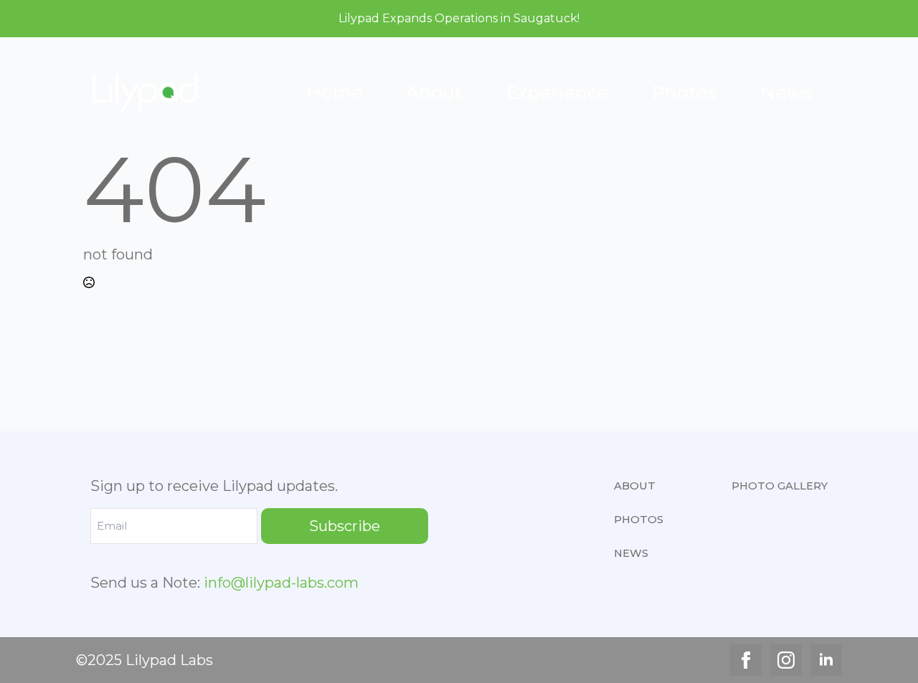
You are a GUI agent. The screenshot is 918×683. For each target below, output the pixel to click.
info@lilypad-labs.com (281, 582)
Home (334, 92)
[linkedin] (826, 660)
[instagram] (786, 660)
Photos (684, 92)
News (786, 92)
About (434, 92)
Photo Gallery (780, 485)
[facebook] (746, 660)
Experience (557, 92)
